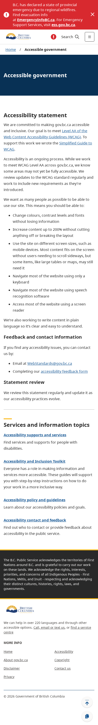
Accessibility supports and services (35, 434)
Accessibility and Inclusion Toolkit (34, 461)
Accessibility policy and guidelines (34, 499)
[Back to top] (87, 702)
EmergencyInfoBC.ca (36, 19)
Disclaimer (12, 668)
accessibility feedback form (64, 371)
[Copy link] (87, 716)
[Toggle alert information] (53, 37)
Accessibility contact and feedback (35, 520)
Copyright (62, 660)
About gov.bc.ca (16, 660)
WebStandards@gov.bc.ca (49, 363)
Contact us (62, 668)
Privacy (9, 677)
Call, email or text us (49, 627)
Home (10, 49)
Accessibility (63, 651)
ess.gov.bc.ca (63, 24)
